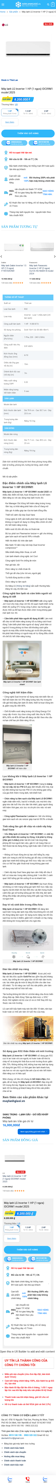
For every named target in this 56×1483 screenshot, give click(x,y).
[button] (2, 4)
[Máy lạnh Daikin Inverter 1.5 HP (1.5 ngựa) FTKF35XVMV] (14, 247)
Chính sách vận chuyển (15, 1452)
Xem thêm (9, 122)
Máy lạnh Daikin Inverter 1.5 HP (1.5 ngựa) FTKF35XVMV (13, 268)
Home (2, 12)
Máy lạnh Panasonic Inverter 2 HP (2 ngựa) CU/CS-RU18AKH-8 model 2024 (41, 269)
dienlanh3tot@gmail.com (12, 1438)
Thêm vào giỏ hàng (28, 133)
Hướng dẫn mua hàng (14, 1456)
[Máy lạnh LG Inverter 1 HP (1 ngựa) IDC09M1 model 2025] (15, 1159)
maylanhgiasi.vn (14, 1101)
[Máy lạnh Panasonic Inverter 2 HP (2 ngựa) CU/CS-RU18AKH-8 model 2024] (42, 247)
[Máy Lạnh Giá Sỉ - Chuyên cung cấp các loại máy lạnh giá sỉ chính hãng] (28, 4)
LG (16, 104)
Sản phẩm (13, 12)
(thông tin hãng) (23, 586)
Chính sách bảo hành (14, 1448)
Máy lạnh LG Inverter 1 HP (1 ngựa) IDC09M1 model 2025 (14, 1179)
